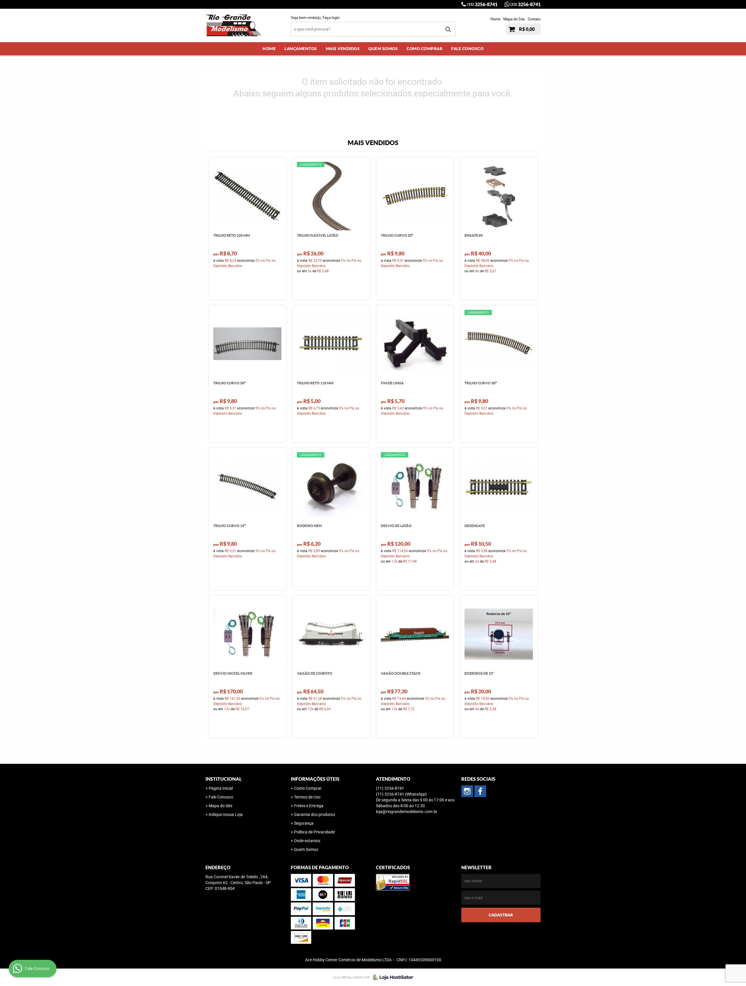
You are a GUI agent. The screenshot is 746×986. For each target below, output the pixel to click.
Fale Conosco (467, 48)
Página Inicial (221, 788)
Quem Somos (383, 48)
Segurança (304, 823)
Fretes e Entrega (308, 805)
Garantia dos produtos (314, 814)
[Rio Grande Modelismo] (480, 791)
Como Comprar (424, 48)
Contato (534, 19)
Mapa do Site (514, 19)
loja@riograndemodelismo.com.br (406, 811)
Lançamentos (300, 48)
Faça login (331, 17)
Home (495, 19)
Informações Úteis (315, 779)
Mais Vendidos (343, 48)
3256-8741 (482, 4)
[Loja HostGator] (391, 977)
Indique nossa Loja (226, 814)
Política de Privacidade (314, 832)
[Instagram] (467, 791)
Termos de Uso (307, 797)
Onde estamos (307, 840)
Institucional (223, 779)
